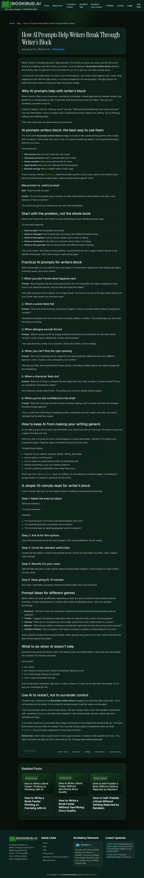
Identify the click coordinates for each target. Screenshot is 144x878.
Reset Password (49, 860)
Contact (120, 5)
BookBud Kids (83, 5)
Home (46, 5)
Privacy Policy (48, 853)
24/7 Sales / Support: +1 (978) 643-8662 (21, 9)
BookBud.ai (50, 174)
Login (129, 5)
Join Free (139, 5)
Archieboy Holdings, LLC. (71, 875)
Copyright (52, 875)
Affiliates (110, 5)
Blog (19, 23)
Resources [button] (57, 5)
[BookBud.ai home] (21, 4)
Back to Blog (29, 751)
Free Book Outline (71, 5)
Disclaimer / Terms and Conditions (55, 857)
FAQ (44, 850)
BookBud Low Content (96, 5)
